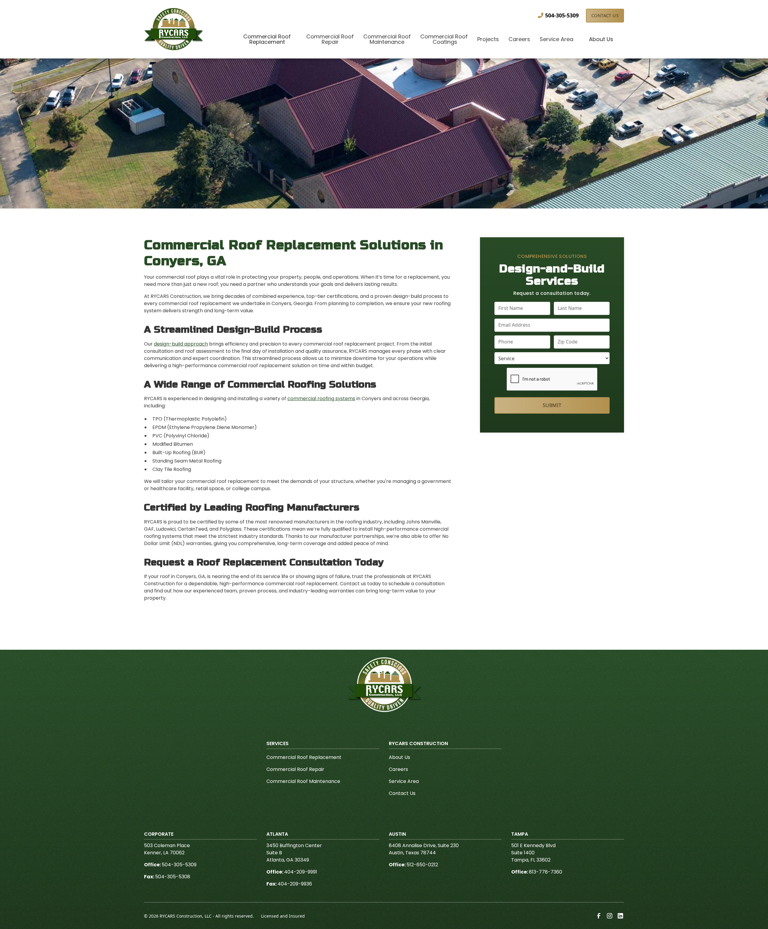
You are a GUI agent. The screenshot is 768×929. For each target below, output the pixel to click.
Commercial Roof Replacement (303, 757)
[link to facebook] (598, 915)
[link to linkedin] (620, 915)
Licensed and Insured (283, 916)
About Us (399, 757)
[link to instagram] (609, 915)
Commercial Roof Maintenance (303, 781)
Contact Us (605, 15)
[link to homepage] (174, 29)
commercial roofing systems (321, 398)
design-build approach (181, 343)
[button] (267, 39)
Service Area (404, 781)
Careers (398, 769)
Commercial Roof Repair (295, 769)
